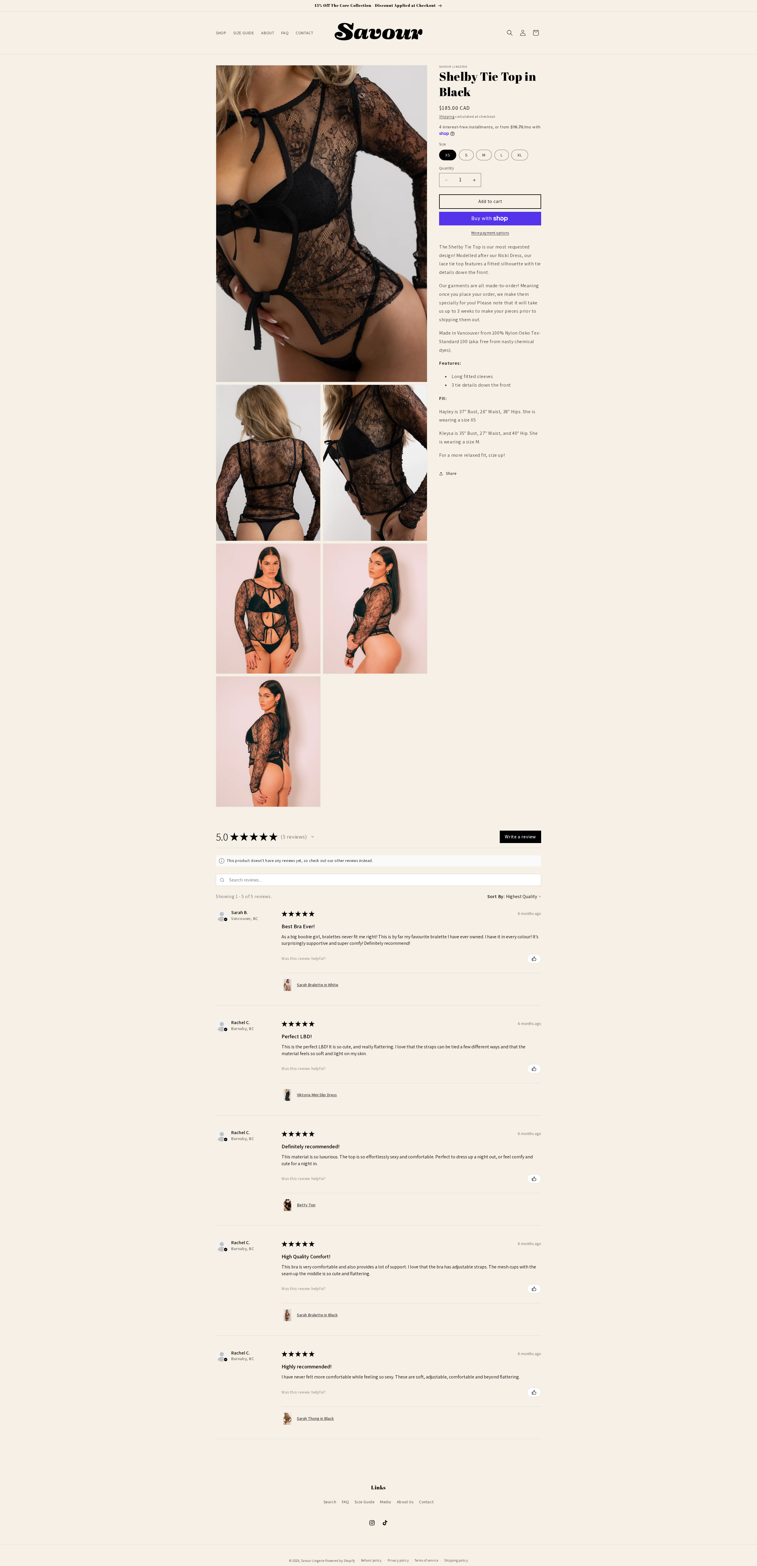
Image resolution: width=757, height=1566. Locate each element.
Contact (426, 1501)
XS (447, 155)
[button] (509, 32)
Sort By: (496, 896)
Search (330, 1501)
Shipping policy (456, 1560)
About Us (405, 1501)
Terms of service (426, 1560)
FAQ (345, 1501)
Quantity (446, 168)
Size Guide (364, 1501)
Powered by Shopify (340, 1561)
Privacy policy (398, 1560)
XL (519, 155)
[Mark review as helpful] (534, 958)
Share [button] (451, 473)
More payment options (490, 232)
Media (385, 1501)
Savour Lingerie (313, 1561)
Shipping (446, 116)
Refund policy (371, 1560)
